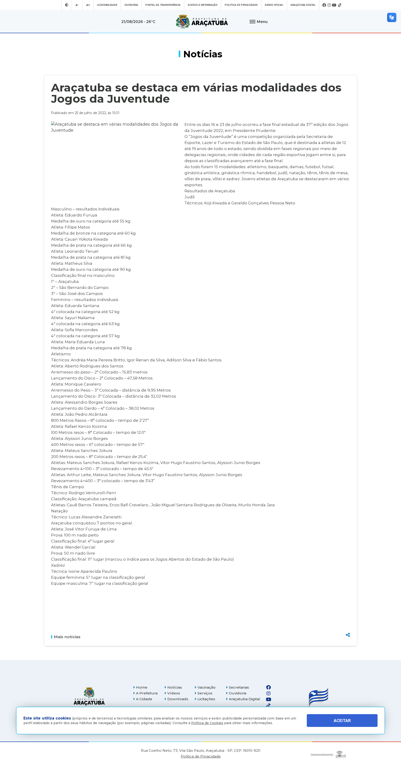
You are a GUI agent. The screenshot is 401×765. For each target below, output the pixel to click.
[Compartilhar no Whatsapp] (348, 626)
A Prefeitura (147, 693)
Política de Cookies (207, 723)
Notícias (174, 687)
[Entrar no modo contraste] (66, 5)
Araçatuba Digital (303, 5)
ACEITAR (342, 720)
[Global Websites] (328, 753)
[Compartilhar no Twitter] (348, 618)
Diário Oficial (274, 5)
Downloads (177, 699)
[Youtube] (334, 5)
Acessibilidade (107, 5)
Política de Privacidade (241, 5)
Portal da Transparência (163, 5)
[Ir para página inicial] (202, 21)
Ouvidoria (131, 5)
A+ (88, 5)
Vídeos (173, 693)
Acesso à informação (202, 5)
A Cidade (144, 699)
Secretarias (239, 687)
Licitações (206, 699)
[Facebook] (324, 5)
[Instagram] (329, 5)
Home (141, 687)
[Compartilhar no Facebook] (348, 609)
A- (77, 5)
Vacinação (206, 687)
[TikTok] (339, 5)
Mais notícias (67, 637)
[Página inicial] (89, 696)
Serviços (204, 693)
